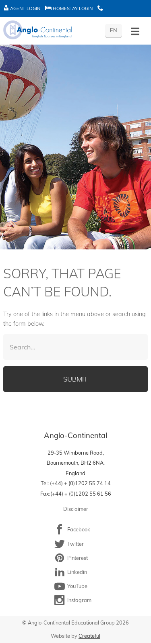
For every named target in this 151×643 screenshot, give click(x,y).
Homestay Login (72, 8)
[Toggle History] (135, 31)
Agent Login (24, 8)
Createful (89, 636)
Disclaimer (75, 509)
